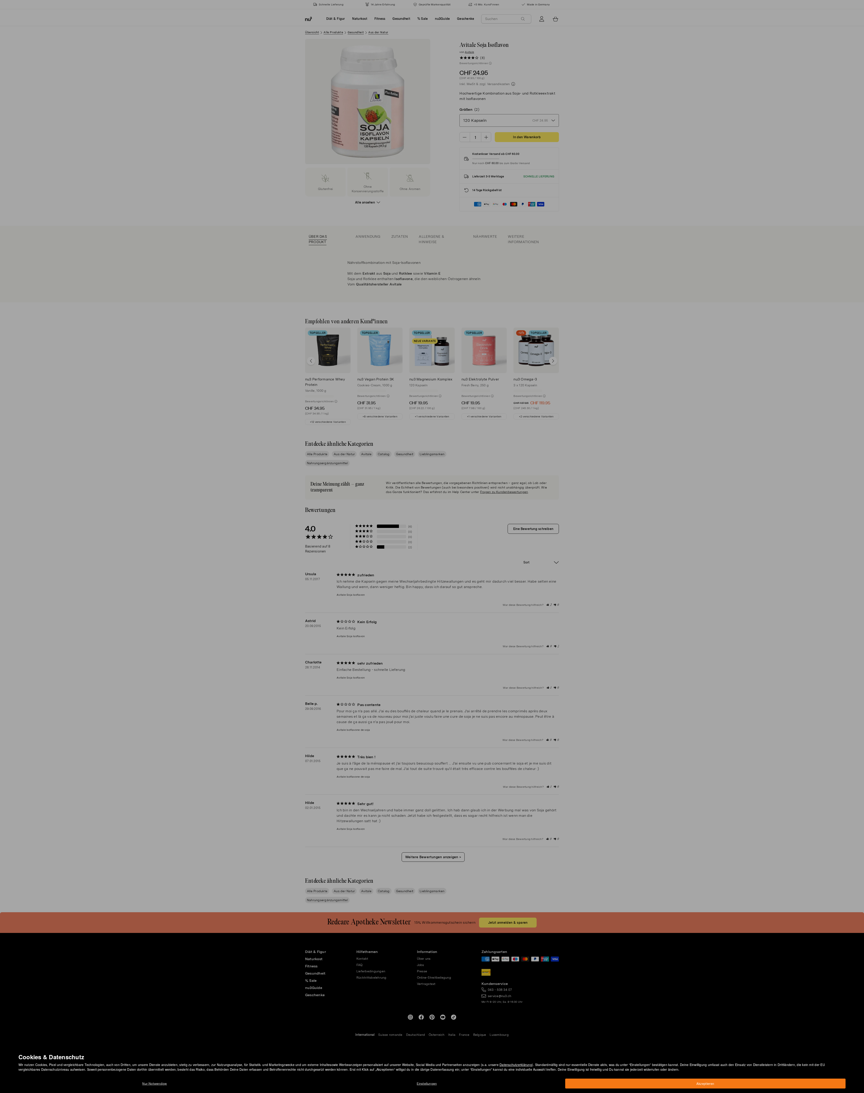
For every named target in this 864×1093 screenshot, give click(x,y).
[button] (433, 541)
